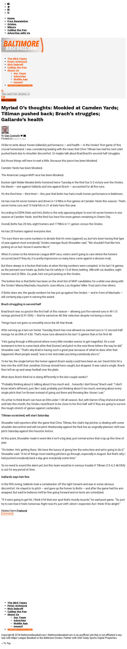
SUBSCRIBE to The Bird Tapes (20, 85)
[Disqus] (63, 554)
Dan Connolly (12, 135)
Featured (22, 510)
